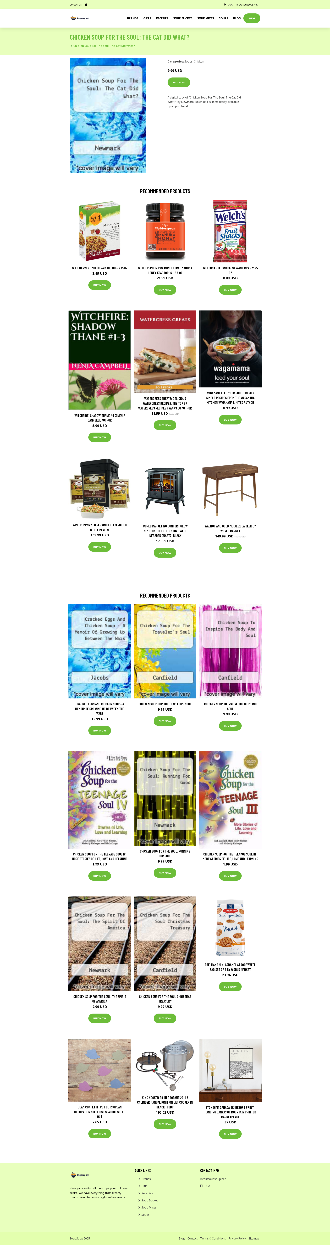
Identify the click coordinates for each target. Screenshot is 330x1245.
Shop (251, 18)
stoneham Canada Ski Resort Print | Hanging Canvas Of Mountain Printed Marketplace (230, 1112)
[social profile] (86, 4)
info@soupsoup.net (247, 4)
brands (132, 18)
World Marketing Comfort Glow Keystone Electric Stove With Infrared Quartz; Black (165, 531)
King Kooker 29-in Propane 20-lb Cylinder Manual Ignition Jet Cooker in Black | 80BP (165, 1102)
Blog (237, 18)
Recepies (162, 18)
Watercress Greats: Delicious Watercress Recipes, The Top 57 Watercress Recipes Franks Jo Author (165, 403)
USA (230, 4)
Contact (192, 1238)
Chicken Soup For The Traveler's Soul (165, 704)
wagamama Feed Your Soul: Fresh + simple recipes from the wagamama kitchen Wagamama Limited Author (230, 397)
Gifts (147, 18)
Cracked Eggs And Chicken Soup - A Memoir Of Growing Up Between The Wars (99, 708)
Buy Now (179, 82)
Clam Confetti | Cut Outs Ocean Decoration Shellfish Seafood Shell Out (99, 1112)
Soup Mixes (205, 18)
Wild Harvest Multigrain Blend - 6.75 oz (100, 268)
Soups (223, 18)
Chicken (199, 61)
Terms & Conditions (213, 1238)
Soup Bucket (182, 18)
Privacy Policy (237, 1238)
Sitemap (254, 1238)
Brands (146, 1179)
